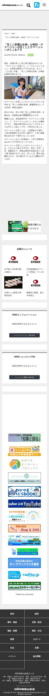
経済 (37, 613)
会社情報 (37, 656)
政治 (12, 613)
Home (6, 33)
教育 (12, 639)
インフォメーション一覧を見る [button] (24, 335)
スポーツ (37, 639)
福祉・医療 (12, 630)
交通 (37, 647)
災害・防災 (37, 622)
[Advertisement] (24, 193)
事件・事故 (12, 622)
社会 (13, 33)
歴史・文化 (37, 630)
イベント (12, 656)
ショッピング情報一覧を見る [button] (24, 377)
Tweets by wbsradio (24, 594)
